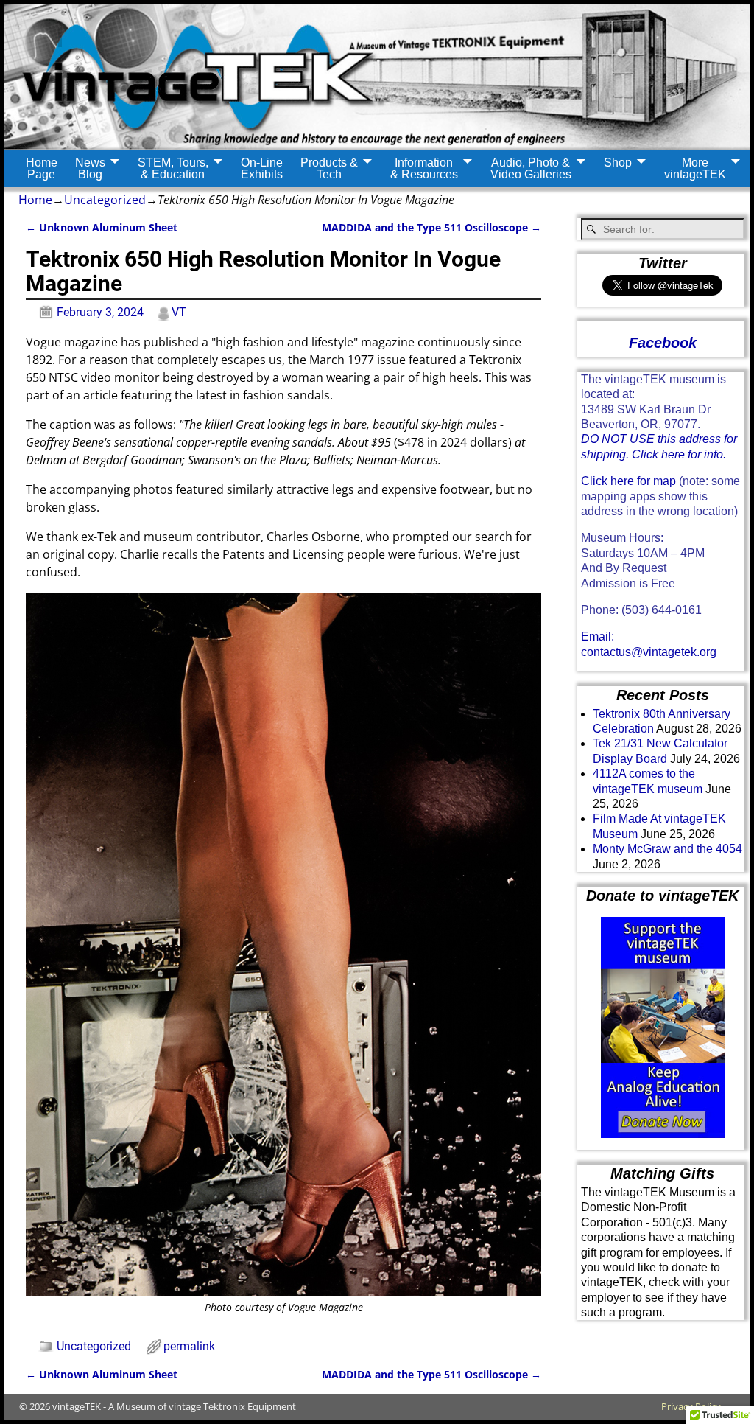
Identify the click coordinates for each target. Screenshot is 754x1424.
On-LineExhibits (262, 168)
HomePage (41, 168)
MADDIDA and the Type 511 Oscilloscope (431, 227)
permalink (189, 1346)
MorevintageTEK (695, 168)
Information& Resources (424, 168)
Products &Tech (329, 168)
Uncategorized (105, 200)
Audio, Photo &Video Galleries (530, 168)
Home (35, 200)
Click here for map (628, 481)
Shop (618, 162)
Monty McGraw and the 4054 (667, 848)
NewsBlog (90, 168)
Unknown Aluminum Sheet (101, 227)
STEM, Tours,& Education (173, 168)
